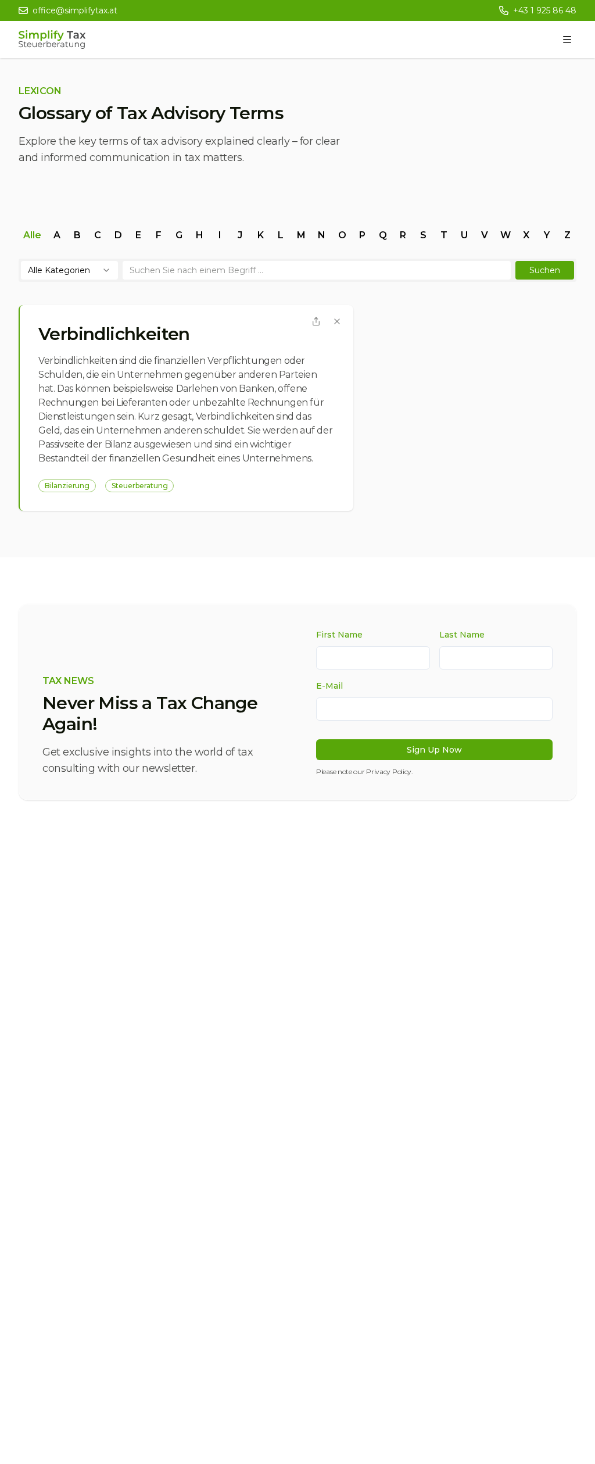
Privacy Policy (388, 771)
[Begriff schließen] (337, 321)
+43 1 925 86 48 (544, 10)
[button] (544, 270)
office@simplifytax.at (75, 10)
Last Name (462, 634)
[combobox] (69, 270)
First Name (339, 634)
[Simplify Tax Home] (52, 39)
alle (32, 235)
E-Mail (329, 686)
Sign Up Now (434, 749)
